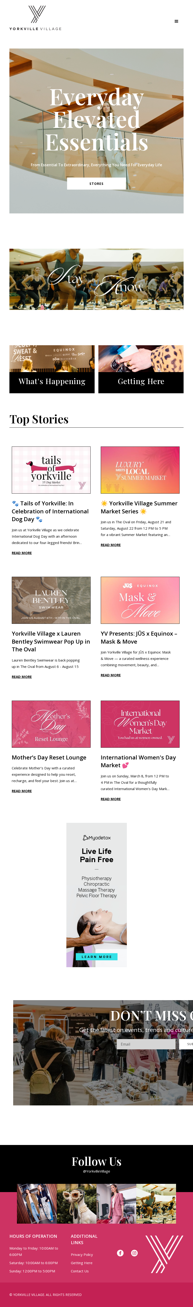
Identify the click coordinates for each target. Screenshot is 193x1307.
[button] (176, 21)
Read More (22, 552)
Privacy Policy (82, 1254)
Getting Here (81, 1262)
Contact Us (80, 1271)
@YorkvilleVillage (96, 1171)
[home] (35, 21)
